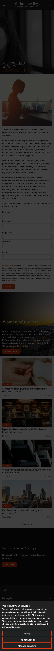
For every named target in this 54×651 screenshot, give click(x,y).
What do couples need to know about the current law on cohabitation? (26, 471)
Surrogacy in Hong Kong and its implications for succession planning (25, 390)
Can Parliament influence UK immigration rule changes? (22, 511)
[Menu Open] (3, 5)
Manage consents (27, 646)
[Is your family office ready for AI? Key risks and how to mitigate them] (27, 413)
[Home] (27, 4)
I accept (27, 633)
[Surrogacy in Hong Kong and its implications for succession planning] (27, 372)
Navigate (7, 598)
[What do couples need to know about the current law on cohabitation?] (27, 453)
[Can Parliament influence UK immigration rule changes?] (27, 494)
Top (4, 589)
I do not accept (27, 639)
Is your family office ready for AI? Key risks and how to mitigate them (24, 431)
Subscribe (9, 564)
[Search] (50, 5)
